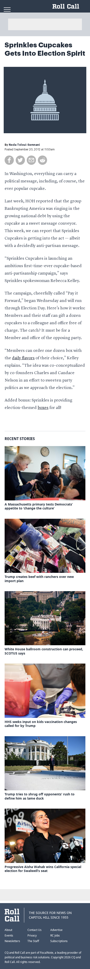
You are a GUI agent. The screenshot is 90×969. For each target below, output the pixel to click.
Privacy (32, 935)
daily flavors (23, 358)
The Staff (33, 941)
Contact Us (34, 930)
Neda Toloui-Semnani (24, 144)
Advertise (56, 930)
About (8, 930)
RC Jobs (55, 935)
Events (9, 935)
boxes (43, 408)
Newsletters (12, 941)
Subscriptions (59, 941)
